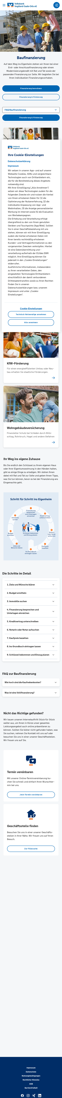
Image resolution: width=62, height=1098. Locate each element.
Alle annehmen (31, 322)
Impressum (31, 1068)
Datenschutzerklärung (19, 161)
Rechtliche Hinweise (31, 1080)
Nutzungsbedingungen (31, 1076)
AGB (31, 1084)
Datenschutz (31, 1072)
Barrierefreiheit (31, 1088)
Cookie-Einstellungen (31, 308)
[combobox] (31, 109)
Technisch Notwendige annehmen (31, 314)
